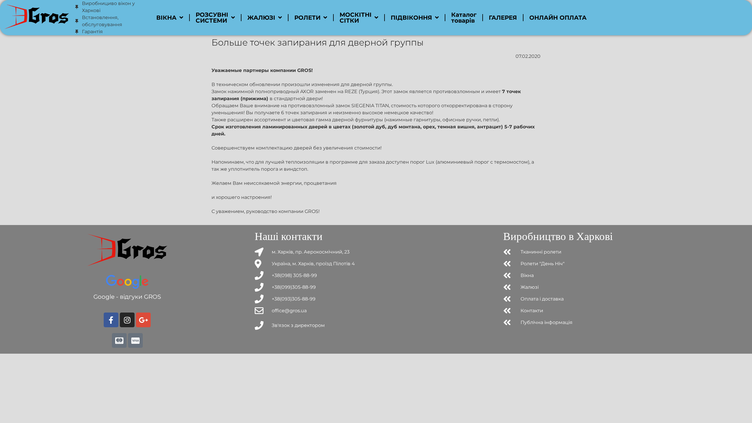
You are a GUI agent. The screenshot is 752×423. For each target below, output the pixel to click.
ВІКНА (166, 17)
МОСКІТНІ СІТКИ (356, 17)
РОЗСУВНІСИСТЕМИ (212, 17)
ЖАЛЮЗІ (261, 17)
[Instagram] (127, 320)
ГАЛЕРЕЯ (503, 17)
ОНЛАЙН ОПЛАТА (558, 17)
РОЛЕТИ (307, 17)
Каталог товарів (463, 17)
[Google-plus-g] (143, 320)
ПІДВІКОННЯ (411, 17)
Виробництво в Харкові (558, 236)
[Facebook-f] (111, 320)
